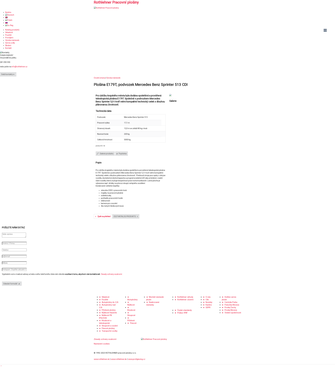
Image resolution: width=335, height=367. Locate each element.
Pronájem (9, 38)
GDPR (208, 307)
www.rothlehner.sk (101, 359)
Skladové (9, 32)
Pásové (133, 323)
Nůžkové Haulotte (109, 312)
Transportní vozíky (109, 331)
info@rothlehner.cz (19, 67)
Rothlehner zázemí (185, 299)
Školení (8, 45)
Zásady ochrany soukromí (105, 339)
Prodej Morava (231, 310)
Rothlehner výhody (185, 297)
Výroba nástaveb (12, 40)
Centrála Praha (231, 302)
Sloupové (131, 315)
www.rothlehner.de (119, 359)
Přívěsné (131, 320)
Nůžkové (131, 305)
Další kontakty (7, 74)
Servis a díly (10, 43)
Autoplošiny (132, 299)
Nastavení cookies (102, 344)
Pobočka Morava (232, 305)
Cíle (207, 299)
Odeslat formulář (11, 284)
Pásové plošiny (108, 328)
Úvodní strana (99, 78)
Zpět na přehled (103, 216)
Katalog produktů (12, 30)
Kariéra (8, 12)
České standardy (184, 310)
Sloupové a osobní (110, 326)
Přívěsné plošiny (109, 310)
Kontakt (8, 48)
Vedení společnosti (233, 312)
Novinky (209, 302)
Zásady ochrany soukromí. (111, 274)
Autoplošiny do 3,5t (110, 302)
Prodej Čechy (230, 307)
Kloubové (131, 310)
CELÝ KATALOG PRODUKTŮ (125, 216)
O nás (208, 297)
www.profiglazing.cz (136, 359)
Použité (8, 35)
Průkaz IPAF (182, 313)
